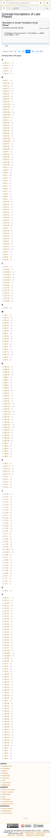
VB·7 (6, 756)
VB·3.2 (7, 732)
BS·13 (6, 210)
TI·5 (5, 557)
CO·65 (6, 282)
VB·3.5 (7, 740)
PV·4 (6, 484)
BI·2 (5, 178)
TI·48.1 (7, 549)
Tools (47, 8)
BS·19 (6, 225)
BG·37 (6, 144)
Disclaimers (20, 835)
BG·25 (6, 102)
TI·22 (6, 523)
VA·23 (6, 637)
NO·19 (6, 419)
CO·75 (6, 288)
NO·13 (6, 398)
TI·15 (6, 507)
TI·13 (6, 502)
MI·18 (6, 331)
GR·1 (6, 308)
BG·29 (6, 117)
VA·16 (6, 619)
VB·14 (6, 685)
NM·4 (6, 377)
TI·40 (6, 539)
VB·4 (6, 748)
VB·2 (6, 701)
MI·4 (6, 347)
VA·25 (6, 643)
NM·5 (6, 380)
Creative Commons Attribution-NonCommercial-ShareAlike (31, 832)
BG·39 (6, 149)
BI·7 (5, 191)
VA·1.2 (6, 600)
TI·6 (5, 576)
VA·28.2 (7, 653)
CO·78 (6, 296)
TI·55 (6, 571)
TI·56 (6, 573)
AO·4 (6, 73)
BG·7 (6, 167)
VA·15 (6, 616)
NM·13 (6, 369)
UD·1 (6, 591)
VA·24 (6, 640)
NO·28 (6, 438)
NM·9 (6, 388)
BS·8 (6, 257)
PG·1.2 (7, 469)
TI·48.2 (7, 552)
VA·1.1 (6, 598)
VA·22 (6, 635)
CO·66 (6, 285)
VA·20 (6, 629)
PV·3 (6, 482)
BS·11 (6, 204)
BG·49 (6, 165)
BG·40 (6, 154)
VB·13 (6, 682)
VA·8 (6, 666)
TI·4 (5, 536)
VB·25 (6, 716)
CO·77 (6, 293)
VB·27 (6, 722)
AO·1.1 (7, 63)
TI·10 (6, 494)
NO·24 (6, 433)
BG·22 (6, 96)
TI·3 (5, 534)
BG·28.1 (7, 112)
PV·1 (6, 477)
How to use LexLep (8, 789)
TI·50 (6, 560)
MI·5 (6, 349)
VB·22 (6, 708)
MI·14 (6, 320)
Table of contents (7, 792)
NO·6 (6, 449)
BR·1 (6, 196)
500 (32, 51)
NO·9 (6, 456)
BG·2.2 (7, 91)
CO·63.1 (7, 272)
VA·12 (6, 608)
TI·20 (6, 518)
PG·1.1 (7, 466)
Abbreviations (6, 794)
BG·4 (6, 152)
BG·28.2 (7, 115)
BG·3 (6, 120)
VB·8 (6, 759)
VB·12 (6, 679)
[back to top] (25, 818)
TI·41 (6, 542)
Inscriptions (6, 768)
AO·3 (6, 71)
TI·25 (6, 531)
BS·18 (6, 223)
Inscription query (7, 801)
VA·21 (6, 632)
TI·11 (6, 497)
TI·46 (6, 544)
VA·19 (6, 627)
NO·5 (6, 446)
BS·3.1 (7, 247)
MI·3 (6, 344)
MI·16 (6, 326)
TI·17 (6, 510)
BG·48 (6, 162)
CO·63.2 (7, 275)
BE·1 (6, 80)
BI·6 (5, 189)
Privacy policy (30, 833)
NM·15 (6, 372)
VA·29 (6, 658)
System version (7, 813)
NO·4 (6, 443)
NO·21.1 (7, 425)
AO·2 (6, 68)
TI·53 (6, 568)
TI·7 (5, 578)
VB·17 (6, 693)
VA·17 (6, 621)
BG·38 (6, 146)
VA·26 (6, 645)
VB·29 (6, 727)
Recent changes (7, 808)
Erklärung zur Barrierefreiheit (35, 835)
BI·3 (5, 181)
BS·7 (6, 254)
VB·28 (6, 724)
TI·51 (6, 563)
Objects (4, 771)
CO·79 (6, 298)
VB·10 (6, 674)
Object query (6, 799)
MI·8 (6, 357)
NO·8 (6, 454)
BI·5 (5, 186)
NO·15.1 (7, 404)
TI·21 (6, 520)
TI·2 (5, 515)
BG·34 (6, 133)
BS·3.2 (7, 249)
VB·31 (6, 745)
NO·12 (6, 396)
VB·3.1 (7, 730)
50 (19, 51)
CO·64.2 (7, 280)
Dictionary (5, 773)
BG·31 (6, 125)
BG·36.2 (7, 141)
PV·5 (6, 487)
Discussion (9, 8)
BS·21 (6, 233)
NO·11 (6, 393)
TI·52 (6, 565)
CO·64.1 (7, 277)
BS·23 (6, 236)
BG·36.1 (7, 138)
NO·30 (6, 441)
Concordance (6, 782)
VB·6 (6, 753)
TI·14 (6, 505)
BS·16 (6, 217)
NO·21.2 (7, 427)
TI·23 (6, 526)
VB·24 (6, 714)
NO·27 (6, 435)
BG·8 (6, 170)
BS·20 (6, 231)
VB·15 (6, 687)
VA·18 (6, 624)
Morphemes (6, 775)
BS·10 (6, 202)
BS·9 (6, 260)
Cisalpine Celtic (7, 766)
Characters (6, 778)
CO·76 (6, 290)
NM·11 (6, 367)
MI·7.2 (6, 354)
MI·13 (6, 318)
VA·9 (6, 669)
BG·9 (6, 173)
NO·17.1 (7, 412)
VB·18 (6, 695)
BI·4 (5, 183)
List (6, 46)
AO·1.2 (7, 66)
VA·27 (6, 648)
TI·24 (6, 528)
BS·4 (6, 252)
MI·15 (6, 323)
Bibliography (6, 785)
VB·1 (6, 672)
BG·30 (6, 123)
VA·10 (6, 603)
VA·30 (6, 661)
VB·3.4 (7, 737)
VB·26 (6, 719)
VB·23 (6, 711)
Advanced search (8, 804)
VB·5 (6, 751)
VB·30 (6, 743)
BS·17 (6, 220)
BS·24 (6, 239)
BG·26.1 (7, 104)
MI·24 (6, 339)
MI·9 (6, 360)
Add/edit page (6, 811)
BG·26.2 (7, 107)
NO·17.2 (7, 414)
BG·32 (6, 128)
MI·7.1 (6, 352)
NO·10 (6, 391)
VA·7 (6, 664)
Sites (3, 780)
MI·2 (6, 333)
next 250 (39, 51)
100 (23, 51)
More (15, 8)
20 (15, 51)
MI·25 (6, 341)
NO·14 (6, 401)
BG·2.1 (7, 88)
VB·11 (6, 677)
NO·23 (6, 430)
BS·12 (6, 207)
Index (4, 797)
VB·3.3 (7, 735)
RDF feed (43, 28)
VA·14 (6, 614)
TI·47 (6, 547)
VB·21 (6, 706)
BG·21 (6, 94)
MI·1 (6, 315)
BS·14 (6, 212)
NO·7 (6, 451)
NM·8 (6, 385)
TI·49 (6, 555)
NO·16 (6, 409)
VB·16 (6, 690)
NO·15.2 (7, 406)
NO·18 (6, 417)
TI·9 (5, 584)
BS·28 (6, 244)
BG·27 (6, 110)
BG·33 (6, 131)
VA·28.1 (7, 650)
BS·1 (6, 199)
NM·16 (6, 375)
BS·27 (6, 241)
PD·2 (6, 463)
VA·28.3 (7, 656)
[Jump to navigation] (4, 3)
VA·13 (6, 611)
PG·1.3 (7, 471)
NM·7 (6, 383)
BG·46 (6, 157)
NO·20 (6, 422)
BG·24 (6, 99)
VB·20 (6, 703)
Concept (4, 8)
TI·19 (6, 513)
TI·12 (6, 499)
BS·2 (6, 228)
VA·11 (6, 606)
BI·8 (5, 194)
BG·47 (6, 159)
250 (28, 51)
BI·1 (5, 175)
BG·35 (6, 136)
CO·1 (6, 267)
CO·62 (6, 269)
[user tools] (47, 3)
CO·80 (6, 301)
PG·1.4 (7, 474)
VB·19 (6, 698)
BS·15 (6, 215)
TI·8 (5, 581)
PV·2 (6, 479)
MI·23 (6, 336)
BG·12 (6, 86)
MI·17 (6, 328)
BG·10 (6, 83)
